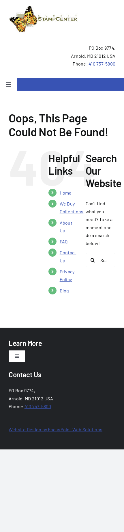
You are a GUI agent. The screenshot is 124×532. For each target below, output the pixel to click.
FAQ (64, 241)
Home (66, 192)
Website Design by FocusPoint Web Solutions (55, 429)
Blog (64, 290)
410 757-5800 (102, 63)
